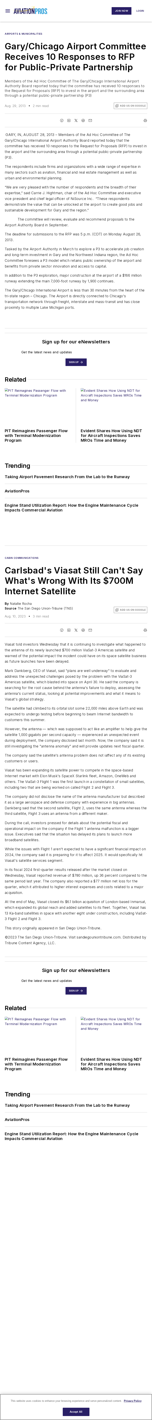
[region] (76, 1407)
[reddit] (83, 120)
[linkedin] (69, 120)
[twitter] (76, 120)
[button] (8, 11)
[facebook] (62, 120)
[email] (90, 120)
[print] (145, 120)
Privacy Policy (133, 1400)
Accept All (76, 1411)
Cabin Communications (22, 557)
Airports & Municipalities (23, 33)
